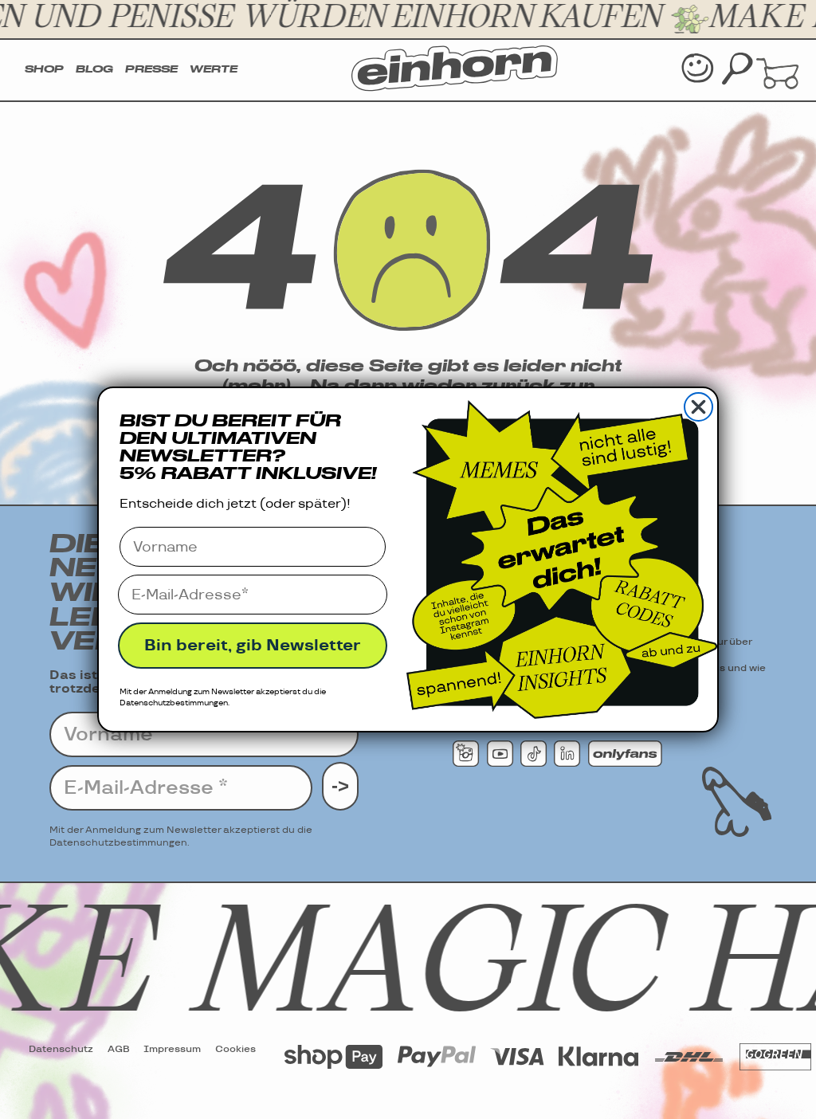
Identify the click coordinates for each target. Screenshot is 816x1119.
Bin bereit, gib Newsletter (252, 645)
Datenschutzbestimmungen (174, 703)
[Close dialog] (698, 407)
